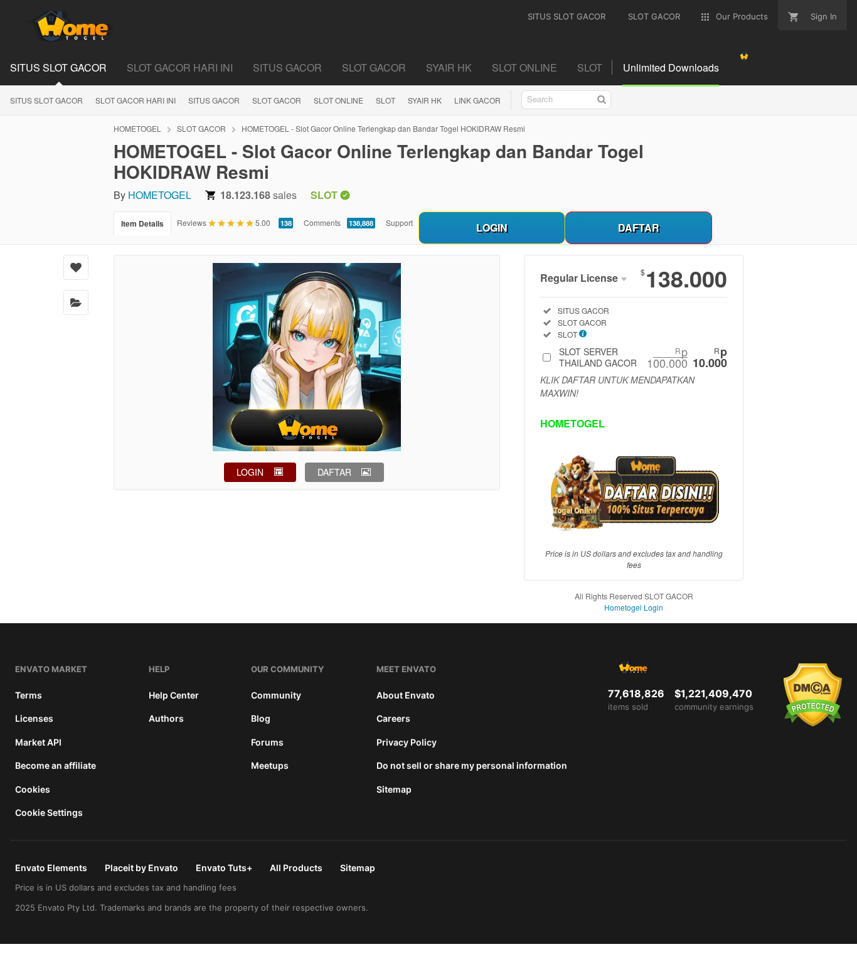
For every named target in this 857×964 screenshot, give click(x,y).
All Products (296, 867)
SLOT (589, 67)
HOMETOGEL (137, 128)
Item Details (142, 223)
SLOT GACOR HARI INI (180, 67)
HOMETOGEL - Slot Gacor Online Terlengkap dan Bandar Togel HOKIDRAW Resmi (383, 128)
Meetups (270, 765)
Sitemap (394, 789)
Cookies (32, 789)
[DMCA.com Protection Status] (813, 724)
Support (399, 222)
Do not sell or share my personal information (471, 765)
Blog (260, 718)
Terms (28, 695)
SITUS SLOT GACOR (58, 67)
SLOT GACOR (374, 67)
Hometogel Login (633, 607)
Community (276, 695)
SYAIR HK (449, 67)
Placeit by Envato (141, 867)
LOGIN (492, 227)
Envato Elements (51, 867)
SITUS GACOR (287, 67)
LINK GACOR (477, 100)
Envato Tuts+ (224, 867)
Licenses (34, 718)
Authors (166, 718)
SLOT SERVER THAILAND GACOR (643, 357)
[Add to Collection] (75, 302)
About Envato (405, 695)
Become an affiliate (55, 765)
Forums (267, 742)
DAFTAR (638, 227)
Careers (393, 718)
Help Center (174, 695)
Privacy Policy (406, 742)
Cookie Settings (49, 812)
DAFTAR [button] (334, 472)
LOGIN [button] (250, 472)
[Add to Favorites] (75, 267)
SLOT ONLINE (524, 67)
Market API (38, 742)
